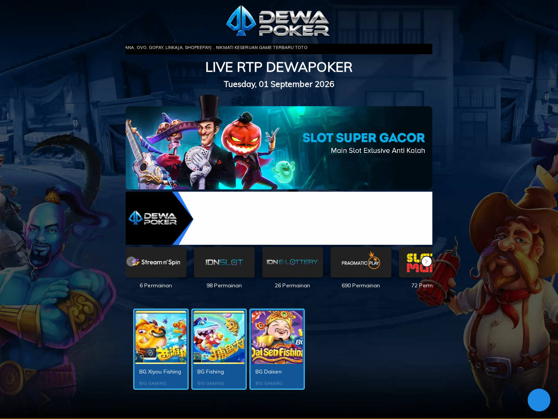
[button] (426, 261)
